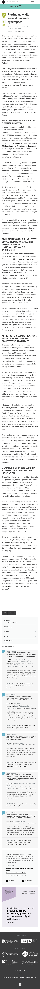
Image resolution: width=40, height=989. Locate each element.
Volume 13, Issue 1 (11, 694)
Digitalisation (32, 762)
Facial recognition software (22, 804)
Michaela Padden (11, 743)
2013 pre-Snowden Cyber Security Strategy (18, 146)
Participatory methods (26, 686)
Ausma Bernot (10, 703)
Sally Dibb (9, 659)
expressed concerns (25, 259)
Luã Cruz (9, 786)
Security (33, 804)
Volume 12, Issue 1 (11, 773)
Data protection (20, 970)
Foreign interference (25, 726)
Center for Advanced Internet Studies (16, 873)
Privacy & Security (11, 622)
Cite (5, 613)
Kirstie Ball (9, 661)
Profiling (16, 762)
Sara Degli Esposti (11, 663)
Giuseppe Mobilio (11, 821)
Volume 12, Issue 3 (11, 734)
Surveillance (10, 688)
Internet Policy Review (11, 2)
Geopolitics (17, 728)
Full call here (10, 922)
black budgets (10, 586)
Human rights (23, 844)
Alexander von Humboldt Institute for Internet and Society (19, 869)
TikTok (16, 726)
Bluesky (12, 613)
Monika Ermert (12, 27)
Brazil (20, 806)
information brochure (10, 195)
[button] (20, 984)
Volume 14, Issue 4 (11, 651)
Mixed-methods (18, 684)
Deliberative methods (13, 686)
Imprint (19, 974)
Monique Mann (10, 706)
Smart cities (17, 840)
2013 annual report (11, 567)
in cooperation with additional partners (15, 875)
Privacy (16, 806)
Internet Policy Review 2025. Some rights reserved (20, 978)
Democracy (23, 766)
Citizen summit (28, 684)
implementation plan (23, 143)
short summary (13, 482)
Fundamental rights (12, 844)
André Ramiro (10, 783)
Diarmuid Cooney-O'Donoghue (14, 705)
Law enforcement (17, 842)
